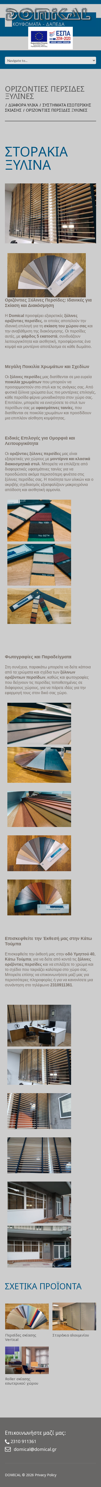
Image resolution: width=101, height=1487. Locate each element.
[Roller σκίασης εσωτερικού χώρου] (27, 1360)
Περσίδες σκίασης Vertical (20, 1337)
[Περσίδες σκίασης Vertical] (27, 1316)
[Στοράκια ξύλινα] (39, 606)
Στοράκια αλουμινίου (70, 1335)
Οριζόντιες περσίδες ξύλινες (57, 110)
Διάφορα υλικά (23, 105)
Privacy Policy (45, 1475)
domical (13, 1475)
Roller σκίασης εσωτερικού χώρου (21, 1381)
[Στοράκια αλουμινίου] (74, 1316)
